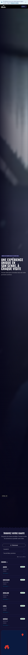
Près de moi (15, 545)
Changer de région (15, 3)
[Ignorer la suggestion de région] (26, 2)
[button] (8, 648)
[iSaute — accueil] (3, 6)
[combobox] (24, 6)
